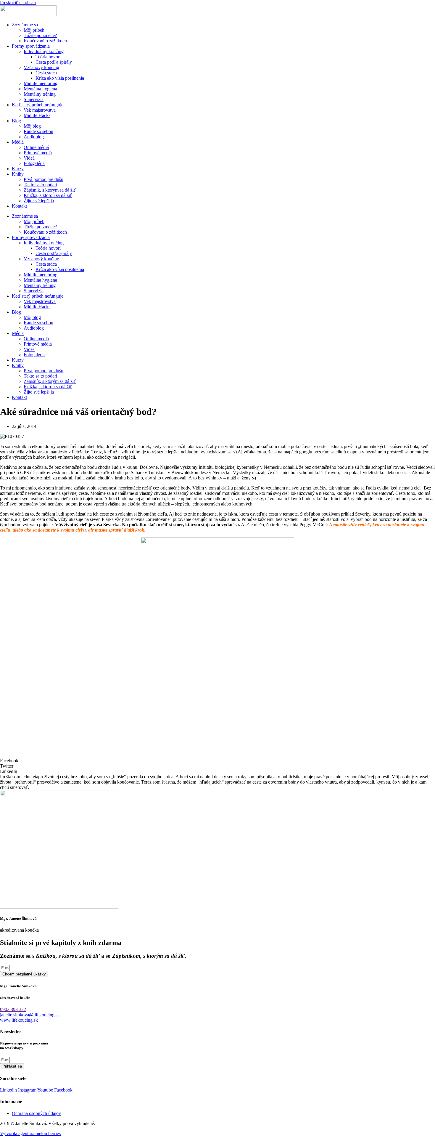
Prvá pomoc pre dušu (43, 179)
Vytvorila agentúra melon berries (30, 1133)
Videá (29, 158)
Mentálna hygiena (40, 88)
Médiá (18, 142)
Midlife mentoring (40, 83)
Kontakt (19, 205)
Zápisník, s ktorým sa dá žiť (50, 189)
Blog (16, 120)
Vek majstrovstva (40, 110)
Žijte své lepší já (39, 200)
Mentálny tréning (40, 94)
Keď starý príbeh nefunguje (37, 104)
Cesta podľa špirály (54, 62)
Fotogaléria (34, 163)
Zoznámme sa (25, 24)
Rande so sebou (38, 131)
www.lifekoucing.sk (19, 1020)
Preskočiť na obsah (18, 2)
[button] (217, 760)
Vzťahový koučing (41, 67)
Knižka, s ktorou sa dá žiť (48, 195)
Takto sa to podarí (40, 184)
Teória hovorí (48, 56)
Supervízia (34, 99)
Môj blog (32, 126)
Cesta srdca (46, 72)
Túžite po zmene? (40, 35)
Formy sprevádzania (31, 46)
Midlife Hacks (37, 115)
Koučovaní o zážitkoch (45, 40)
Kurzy (18, 168)
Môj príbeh (34, 30)
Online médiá (36, 147)
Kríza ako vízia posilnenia (60, 78)
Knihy (18, 173)
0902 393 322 (13, 1009)
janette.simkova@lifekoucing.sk (30, 1014)
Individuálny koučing (44, 51)
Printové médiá (38, 152)
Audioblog (34, 136)
